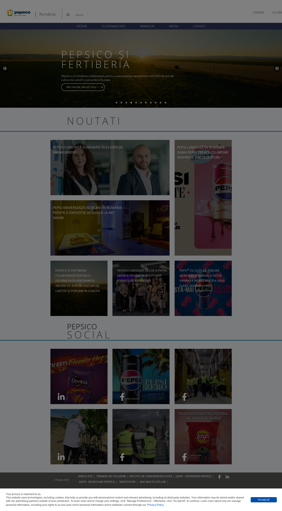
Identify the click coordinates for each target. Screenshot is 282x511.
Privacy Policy (155, 504)
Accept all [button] (263, 499)
